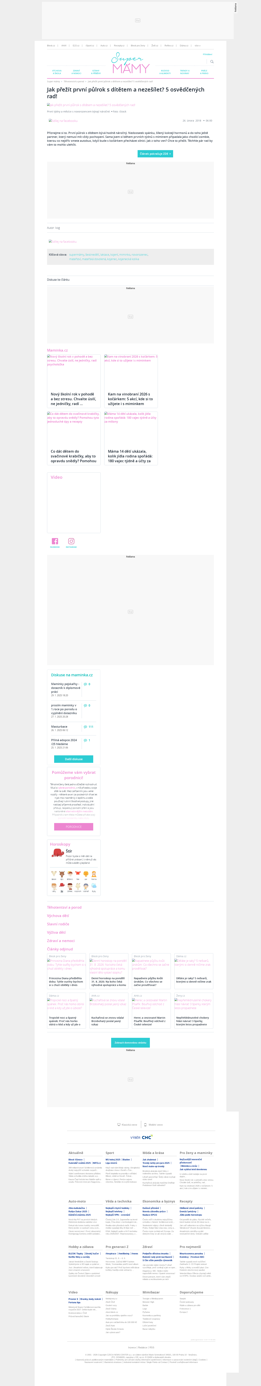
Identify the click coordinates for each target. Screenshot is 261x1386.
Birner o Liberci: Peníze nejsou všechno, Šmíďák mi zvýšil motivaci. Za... (121, 1180)
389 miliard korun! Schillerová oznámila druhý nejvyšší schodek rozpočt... (85, 1169)
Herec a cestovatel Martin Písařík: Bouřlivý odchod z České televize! (149, 1021)
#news (135, 1253)
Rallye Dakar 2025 (78, 1211)
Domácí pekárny (188, 1211)
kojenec (112, 259)
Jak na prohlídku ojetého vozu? (119, 1315)
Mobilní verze (155, 1124)
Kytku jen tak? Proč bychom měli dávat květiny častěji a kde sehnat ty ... (122, 1268)
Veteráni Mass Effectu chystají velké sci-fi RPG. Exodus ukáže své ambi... (196, 1274)
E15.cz (76, 46)
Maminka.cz (57, 350)
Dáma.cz (184, 46)
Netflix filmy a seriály (79, 1257)
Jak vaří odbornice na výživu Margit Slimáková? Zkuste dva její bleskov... (195, 1226)
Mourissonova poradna (191, 1253)
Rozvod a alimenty (165, 72)
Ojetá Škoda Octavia (115, 1329)
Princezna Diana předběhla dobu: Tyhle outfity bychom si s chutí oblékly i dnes (66, 982)
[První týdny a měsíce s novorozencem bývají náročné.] (91, 105)
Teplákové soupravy (151, 1319)
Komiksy (184, 1257)
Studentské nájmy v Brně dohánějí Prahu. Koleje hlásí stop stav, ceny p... (159, 1226)
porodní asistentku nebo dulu (73, 818)
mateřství (75, 259)
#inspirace (111, 1253)
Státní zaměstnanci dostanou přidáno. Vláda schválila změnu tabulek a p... (85, 1174)
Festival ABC (197, 1257)
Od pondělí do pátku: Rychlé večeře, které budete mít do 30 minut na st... (195, 1220)
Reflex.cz (169, 46)
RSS (151, 1347)
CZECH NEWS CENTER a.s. (119, 1355)
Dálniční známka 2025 (80, 1215)
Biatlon (126, 1159)
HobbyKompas (112, 1319)
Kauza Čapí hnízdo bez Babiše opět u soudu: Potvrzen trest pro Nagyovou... (85, 1180)
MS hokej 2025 (113, 1159)
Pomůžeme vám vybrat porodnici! (74, 775)
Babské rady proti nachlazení (157, 1257)
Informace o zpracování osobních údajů (180, 1360)
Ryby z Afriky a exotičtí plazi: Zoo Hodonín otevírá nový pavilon (194, 1268)
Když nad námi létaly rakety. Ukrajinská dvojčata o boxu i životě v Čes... (123, 1169)
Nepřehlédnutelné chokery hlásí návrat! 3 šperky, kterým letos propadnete (192, 1021)
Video (56, 477)
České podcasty (187, 1302)
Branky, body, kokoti (90, 1299)
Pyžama (146, 1312)
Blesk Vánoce (76, 1159)
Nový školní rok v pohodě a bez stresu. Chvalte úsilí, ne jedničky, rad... (197, 1181)
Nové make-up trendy (153, 1166)
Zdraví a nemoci (76, 72)
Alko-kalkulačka (77, 1208)
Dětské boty (148, 1322)
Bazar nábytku (149, 1329)
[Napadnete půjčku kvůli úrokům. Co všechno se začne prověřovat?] (151, 964)
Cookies (202, 1360)
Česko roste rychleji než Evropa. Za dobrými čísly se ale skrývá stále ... (158, 1232)
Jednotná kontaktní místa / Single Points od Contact (145, 1362)
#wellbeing (124, 1253)
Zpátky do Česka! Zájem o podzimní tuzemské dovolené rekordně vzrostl (84, 1274)
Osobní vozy (111, 1305)
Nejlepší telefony (114, 1211)
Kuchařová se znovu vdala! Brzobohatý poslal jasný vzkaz (107, 1021)
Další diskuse (74, 759)
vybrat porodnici (66, 787)
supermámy (76, 255)
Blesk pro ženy (138, 46)
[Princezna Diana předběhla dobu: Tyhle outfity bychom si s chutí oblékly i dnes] (66, 964)
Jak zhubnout (149, 1159)
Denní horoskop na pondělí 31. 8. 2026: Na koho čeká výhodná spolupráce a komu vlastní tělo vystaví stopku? (108, 982)
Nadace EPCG (150, 1215)
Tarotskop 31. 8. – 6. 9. (116, 1258)
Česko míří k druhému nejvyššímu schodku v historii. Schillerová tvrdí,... (159, 1220)
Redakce (142, 1347)
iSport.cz (90, 46)
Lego (145, 1309)
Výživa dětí (56, 932)
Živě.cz (154, 46)
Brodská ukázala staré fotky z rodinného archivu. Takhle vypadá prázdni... (157, 1172)
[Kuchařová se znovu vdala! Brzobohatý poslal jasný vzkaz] (109, 1002)
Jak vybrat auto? (113, 1332)
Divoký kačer (92, 1253)
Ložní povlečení (149, 1326)
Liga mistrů (111, 1163)
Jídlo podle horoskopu (191, 1215)
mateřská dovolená (94, 259)
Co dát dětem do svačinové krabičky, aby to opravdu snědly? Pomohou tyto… (73, 458)
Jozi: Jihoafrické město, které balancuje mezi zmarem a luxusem (86, 1268)
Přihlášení (207, 54)
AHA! (63, 46)
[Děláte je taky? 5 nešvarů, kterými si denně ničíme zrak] (194, 963)
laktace (104, 255)
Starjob (183, 1299)
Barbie (145, 1305)
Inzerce (132, 1347)
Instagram (71, 547)
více (197, 46)
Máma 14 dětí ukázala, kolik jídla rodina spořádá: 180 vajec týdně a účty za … (130, 458)
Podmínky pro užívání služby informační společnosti (138, 1360)
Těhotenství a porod (74, 81)
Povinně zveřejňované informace (184, 1362)
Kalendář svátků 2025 (80, 1163)
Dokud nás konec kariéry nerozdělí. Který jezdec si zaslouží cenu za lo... (84, 1226)
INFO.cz (97, 1163)
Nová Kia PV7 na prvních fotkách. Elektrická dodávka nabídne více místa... (83, 1220)
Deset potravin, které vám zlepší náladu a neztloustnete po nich (157, 1278)
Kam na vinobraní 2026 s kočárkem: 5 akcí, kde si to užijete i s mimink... (196, 1187)
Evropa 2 (183, 1312)
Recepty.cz (119, 46)
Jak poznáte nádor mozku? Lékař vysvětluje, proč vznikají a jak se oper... (159, 1266)
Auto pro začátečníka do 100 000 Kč (121, 1322)
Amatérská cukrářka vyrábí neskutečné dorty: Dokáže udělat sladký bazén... (194, 1232)
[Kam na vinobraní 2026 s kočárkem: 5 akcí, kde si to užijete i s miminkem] (131, 371)
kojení (114, 255)
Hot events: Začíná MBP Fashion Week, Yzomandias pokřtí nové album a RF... (122, 1263)
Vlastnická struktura (112, 1362)
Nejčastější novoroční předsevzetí (191, 1161)
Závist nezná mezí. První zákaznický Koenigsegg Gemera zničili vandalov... (85, 1232)
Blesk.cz (51, 46)
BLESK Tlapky (76, 1253)
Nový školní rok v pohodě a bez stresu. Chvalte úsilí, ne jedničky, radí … (73, 399)
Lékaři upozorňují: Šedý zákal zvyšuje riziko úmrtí (159, 1178)
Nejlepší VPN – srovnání (118, 1215)
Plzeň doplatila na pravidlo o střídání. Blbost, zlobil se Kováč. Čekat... (121, 1174)
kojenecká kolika (128, 259)
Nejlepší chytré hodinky (117, 1208)
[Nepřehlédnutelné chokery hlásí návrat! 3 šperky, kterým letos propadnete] (194, 1004)
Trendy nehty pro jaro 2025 (156, 1163)
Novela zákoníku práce (154, 1211)
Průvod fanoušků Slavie (79, 1316)
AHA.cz (95, 995)
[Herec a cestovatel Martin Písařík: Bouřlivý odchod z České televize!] (151, 1004)
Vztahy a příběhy (96, 72)
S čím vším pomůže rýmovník (157, 1260)
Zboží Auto (110, 1326)
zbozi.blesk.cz (112, 1312)
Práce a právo (204, 72)
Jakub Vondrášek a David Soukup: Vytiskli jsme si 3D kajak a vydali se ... (85, 1263)
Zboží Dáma (111, 1309)
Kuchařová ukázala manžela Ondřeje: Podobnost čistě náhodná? (159, 1184)
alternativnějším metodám (79, 811)
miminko (124, 255)
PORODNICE (74, 827)
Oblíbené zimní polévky (191, 1208)
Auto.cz (104, 46)
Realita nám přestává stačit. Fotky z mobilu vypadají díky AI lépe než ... (121, 1226)
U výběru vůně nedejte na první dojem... (193, 1175)
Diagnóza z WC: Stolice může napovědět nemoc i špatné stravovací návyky (159, 1272)
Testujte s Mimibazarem (153, 1299)
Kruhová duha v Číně (78, 1313)
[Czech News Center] (147, 1137)
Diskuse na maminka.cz (72, 674)
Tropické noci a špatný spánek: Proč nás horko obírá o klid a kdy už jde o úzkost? (64, 1021)
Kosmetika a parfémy (152, 1315)
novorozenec (140, 255)
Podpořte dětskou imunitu (155, 1253)
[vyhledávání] (211, 61)
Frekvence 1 (185, 1309)
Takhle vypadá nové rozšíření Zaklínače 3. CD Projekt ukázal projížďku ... (193, 1263)
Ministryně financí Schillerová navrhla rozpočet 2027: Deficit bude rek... (84, 1308)
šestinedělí (92, 255)
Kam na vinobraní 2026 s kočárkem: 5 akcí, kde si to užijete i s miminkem (130, 399)
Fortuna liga (74, 1302)
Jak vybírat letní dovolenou (193, 1169)
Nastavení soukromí (93, 1362)
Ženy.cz (180, 995)
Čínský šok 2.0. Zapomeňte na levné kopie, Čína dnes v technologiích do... (122, 1220)
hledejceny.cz (111, 1299)
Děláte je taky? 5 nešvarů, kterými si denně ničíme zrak (193, 980)
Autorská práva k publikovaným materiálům (95, 1360)
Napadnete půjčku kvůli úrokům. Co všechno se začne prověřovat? (148, 982)
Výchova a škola (56, 72)
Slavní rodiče (58, 924)
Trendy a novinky (184, 72)
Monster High (148, 1302)
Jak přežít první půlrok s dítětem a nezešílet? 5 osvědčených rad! (120, 81)
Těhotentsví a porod (64, 907)
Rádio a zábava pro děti (190, 1305)
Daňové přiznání (151, 1208)
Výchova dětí (58, 915)
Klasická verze (129, 1124)
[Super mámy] (131, 63)
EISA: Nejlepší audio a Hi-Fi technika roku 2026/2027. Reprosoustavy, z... (121, 1232)
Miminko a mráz (189, 1166)
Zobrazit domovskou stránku (130, 1042)
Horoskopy (60, 844)
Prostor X (73, 1299)
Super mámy (53, 81)
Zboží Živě (110, 1302)
